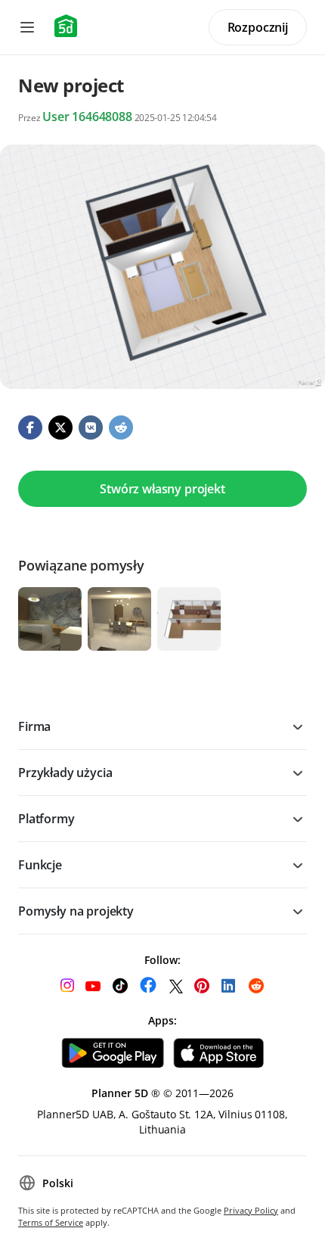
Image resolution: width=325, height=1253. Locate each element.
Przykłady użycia (65, 772)
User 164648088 (87, 116)
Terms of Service (50, 1222)
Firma (34, 726)
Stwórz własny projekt (162, 488)
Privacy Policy (251, 1210)
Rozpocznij (258, 27)
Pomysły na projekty (76, 911)
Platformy (46, 818)
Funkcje (40, 865)
